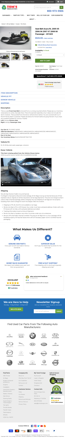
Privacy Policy (22, 404)
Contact (21, 385)
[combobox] (48, 7)
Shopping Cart (38, 383)
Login (35, 378)
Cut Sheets (22, 394)
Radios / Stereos (7, 393)
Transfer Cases (7, 410)
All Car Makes (10, 24)
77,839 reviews (15, 285)
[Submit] (61, 7)
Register (41, 378)
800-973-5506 (55, 10)
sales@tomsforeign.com (41, 403)
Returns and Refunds (24, 399)
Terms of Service (23, 401)
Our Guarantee (23, 380)
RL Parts (23, 24)
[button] (49, 84)
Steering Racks (7, 398)
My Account (37, 375)
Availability (38, 52)
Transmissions (7, 412)
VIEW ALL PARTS (8, 417)
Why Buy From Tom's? (25, 378)
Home (3, 24)
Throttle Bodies (7, 407)
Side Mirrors (6, 396)
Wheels (5, 415)
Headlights (6, 387)
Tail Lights (6, 405)
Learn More (49, 47)
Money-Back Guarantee (18, 1)
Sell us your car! (23, 383)
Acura (17, 24)
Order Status (37, 380)
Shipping (21, 397)
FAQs (20, 392)
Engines (5, 384)
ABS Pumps (6, 375)
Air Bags (5, 378)
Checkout (36, 385)
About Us (21, 375)
